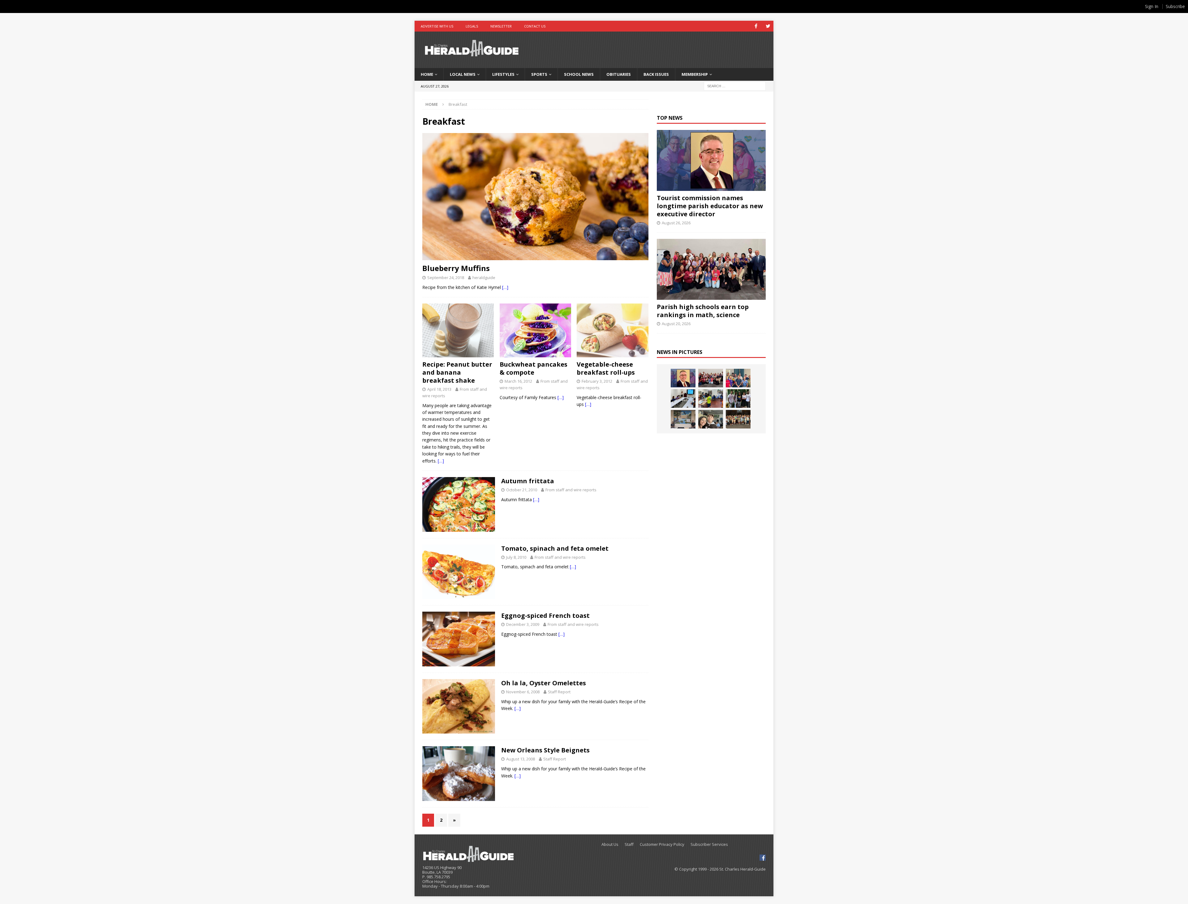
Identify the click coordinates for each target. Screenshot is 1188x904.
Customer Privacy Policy (662, 844)
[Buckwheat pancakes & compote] (535, 330)
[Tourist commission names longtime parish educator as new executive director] (711, 160)
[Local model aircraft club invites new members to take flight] (738, 378)
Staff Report (559, 692)
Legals (472, 26)
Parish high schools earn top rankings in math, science (703, 311)
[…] (505, 287)
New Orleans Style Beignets (545, 750)
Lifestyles (503, 74)
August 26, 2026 (676, 223)
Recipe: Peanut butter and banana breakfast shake (457, 372)
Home (427, 74)
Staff (629, 844)
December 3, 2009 (522, 624)
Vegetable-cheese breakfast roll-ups (606, 368)
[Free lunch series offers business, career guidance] (683, 398)
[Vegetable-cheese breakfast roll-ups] (612, 330)
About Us (609, 844)
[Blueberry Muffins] (535, 196)
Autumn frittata (527, 481)
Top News (669, 117)
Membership (695, 74)
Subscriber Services (709, 844)
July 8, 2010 (516, 557)
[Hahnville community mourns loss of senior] (738, 398)
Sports (539, 74)
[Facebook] (756, 26)
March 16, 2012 (518, 381)
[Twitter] (768, 26)
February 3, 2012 (597, 381)
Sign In (1151, 6)
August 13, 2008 (520, 759)
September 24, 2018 (445, 277)
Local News (463, 74)
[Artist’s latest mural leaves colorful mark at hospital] (683, 419)
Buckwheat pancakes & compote (533, 368)
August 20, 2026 (676, 323)
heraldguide (483, 277)
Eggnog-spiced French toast (545, 615)
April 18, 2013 (439, 389)
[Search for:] (735, 85)
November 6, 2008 (523, 692)
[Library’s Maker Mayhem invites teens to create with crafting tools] (710, 398)
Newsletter (501, 26)
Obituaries (618, 74)
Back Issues (656, 74)
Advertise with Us (437, 26)
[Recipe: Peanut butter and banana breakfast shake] (458, 330)
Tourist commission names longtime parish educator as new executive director (710, 206)
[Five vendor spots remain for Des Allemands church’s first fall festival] (738, 419)
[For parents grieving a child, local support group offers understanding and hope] (710, 419)
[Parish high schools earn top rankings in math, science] (711, 269)
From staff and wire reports (570, 490)
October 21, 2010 (521, 490)
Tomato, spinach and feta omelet (555, 548)
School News (579, 74)
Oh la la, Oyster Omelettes (543, 683)
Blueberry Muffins (456, 268)
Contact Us (534, 26)
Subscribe (1175, 6)
